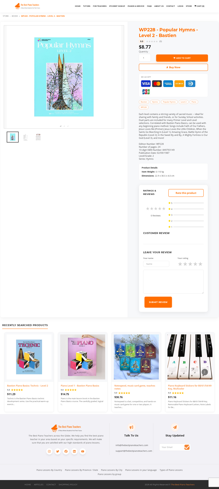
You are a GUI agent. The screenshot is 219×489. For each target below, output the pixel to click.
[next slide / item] (122, 77)
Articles (38, 484)
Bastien (144, 102)
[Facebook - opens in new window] (66, 451)
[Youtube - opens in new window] (82, 451)
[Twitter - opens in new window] (57, 451)
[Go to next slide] (205, 372)
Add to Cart (183, 58)
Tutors (86, 6)
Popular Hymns (169, 102)
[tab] (60, 125)
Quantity (143, 51)
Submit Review (158, 302)
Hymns (155, 102)
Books (15, 16)
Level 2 (184, 102)
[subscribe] (187, 447)
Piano (194, 102)
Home (77, 6)
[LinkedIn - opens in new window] (74, 451)
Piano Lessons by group (109, 474)
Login (180, 6)
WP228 (144, 107)
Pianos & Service (136, 6)
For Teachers (100, 6)
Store (189, 6)
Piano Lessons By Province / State (81, 470)
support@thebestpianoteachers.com (134, 451)
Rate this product (186, 193)
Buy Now (174, 67)
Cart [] (200, 6)
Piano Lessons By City (111, 470)
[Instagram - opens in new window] (49, 451)
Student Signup (117, 6)
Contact (170, 6)
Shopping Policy (68, 484)
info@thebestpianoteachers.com (132, 445)
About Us (159, 6)
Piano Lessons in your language (141, 470)
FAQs (149, 6)
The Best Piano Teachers (182, 484)
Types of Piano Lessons (171, 470)
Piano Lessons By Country (49, 470)
